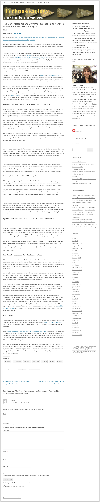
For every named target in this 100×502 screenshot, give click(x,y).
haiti (91, 347)
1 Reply (5, 30)
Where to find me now (79, 162)
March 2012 (75, 282)
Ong (86, 350)
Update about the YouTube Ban (81, 184)
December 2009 (77, 335)
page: (87, 31)
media (86, 348)
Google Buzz (86, 347)
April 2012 (75, 279)
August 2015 (76, 246)
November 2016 (77, 243)
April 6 (29, 55)
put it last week (14, 95)
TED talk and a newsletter (79, 169)
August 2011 (76, 294)
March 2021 (75, 238)
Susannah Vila (17, 33)
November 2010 (77, 313)
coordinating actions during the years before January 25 (30, 58)
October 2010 (76, 315)
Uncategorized (22, 369)
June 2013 (75, 262)
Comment (6, 430)
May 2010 (75, 323)
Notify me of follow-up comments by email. (17, 483)
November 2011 (77, 289)
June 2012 (75, 277)
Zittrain (82, 352)
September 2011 (77, 291)
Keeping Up (75, 176)
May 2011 (75, 299)
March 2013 (75, 265)
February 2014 (76, 258)
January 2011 (76, 308)
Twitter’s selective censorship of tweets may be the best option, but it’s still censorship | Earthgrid (84, 198)
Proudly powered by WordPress (12, 498)
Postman (89, 350)
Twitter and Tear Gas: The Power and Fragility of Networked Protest (84, 106)
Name (5, 452)
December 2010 (77, 311)
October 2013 (76, 260)
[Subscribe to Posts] (73, 131)
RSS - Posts (78, 131)
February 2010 (76, 330)
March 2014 (75, 255)
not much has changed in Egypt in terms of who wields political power (26, 331)
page (73, 61)
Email (5, 459)
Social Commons (90, 351)
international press (53, 75)
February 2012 (76, 284)
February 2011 (76, 306)
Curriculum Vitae (43, 3)
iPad (78, 348)
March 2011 (75, 303)
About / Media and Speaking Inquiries (22, 3)
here (90, 26)
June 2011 (75, 296)
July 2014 (74, 250)
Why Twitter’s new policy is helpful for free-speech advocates (84, 202)
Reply (4, 414)
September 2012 (77, 275)
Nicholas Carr (81, 350)
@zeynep (87, 24)
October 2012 (76, 272)
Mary (13, 400)
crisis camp (90, 346)
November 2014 (77, 248)
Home (4, 3)
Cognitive (77, 346)
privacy (77, 351)
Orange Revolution (56, 322)
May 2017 (75, 241)
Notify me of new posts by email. (14, 486)
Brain (73, 346)
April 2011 (75, 301)
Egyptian (42, 75)
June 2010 (75, 320)
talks (79, 352)
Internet (74, 348)
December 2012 (77, 267)
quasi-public (83, 351)
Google (81, 347)
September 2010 (77, 318)
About (74, 118)
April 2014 (75, 253)
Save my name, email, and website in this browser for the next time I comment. (26, 476)
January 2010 (76, 332)
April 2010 (75, 325)
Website (5, 466)
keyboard (81, 348)
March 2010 (75, 328)
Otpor (45, 322)
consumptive (83, 346)
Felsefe (74, 219)
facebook (76, 347)
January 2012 (76, 287)
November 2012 (77, 270)
